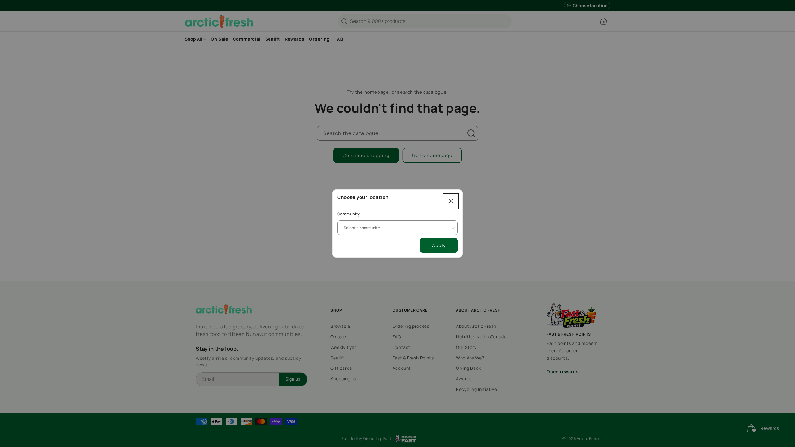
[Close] (451, 201)
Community (348, 214)
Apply (439, 245)
